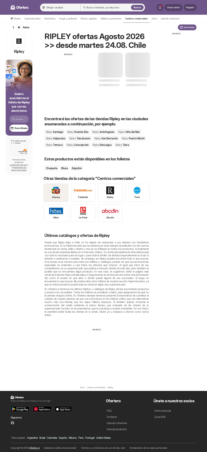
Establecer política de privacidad (60, 447)
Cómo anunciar (162, 410)
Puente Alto (77, 131)
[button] (20, 409)
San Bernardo (106, 138)
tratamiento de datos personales (19, 168)
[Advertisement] (68, 78)
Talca (122, 144)
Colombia (52, 437)
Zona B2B (159, 416)
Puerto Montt (133, 138)
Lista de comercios (170, 18)
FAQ (109, 410)
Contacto (112, 416)
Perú (81, 437)
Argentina (32, 437)
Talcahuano (79, 138)
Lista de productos (117, 429)
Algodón (77, 168)
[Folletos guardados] (160, 7)
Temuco (54, 144)
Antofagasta (103, 131)
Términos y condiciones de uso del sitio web (103, 447)
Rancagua (102, 144)
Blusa (64, 168)
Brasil (42, 437)
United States (103, 437)
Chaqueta (51, 168)
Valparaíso (55, 138)
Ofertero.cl (34, 447)
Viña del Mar (129, 131)
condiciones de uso (18, 165)
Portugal (89, 437)
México (73, 437)
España (63, 437)
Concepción (77, 144)
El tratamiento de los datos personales (148, 447)
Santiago (54, 131)
